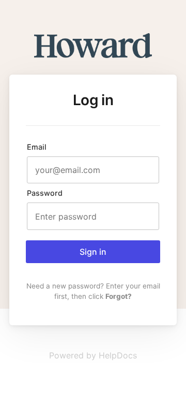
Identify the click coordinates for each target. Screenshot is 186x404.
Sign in (93, 252)
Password (45, 193)
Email (37, 146)
